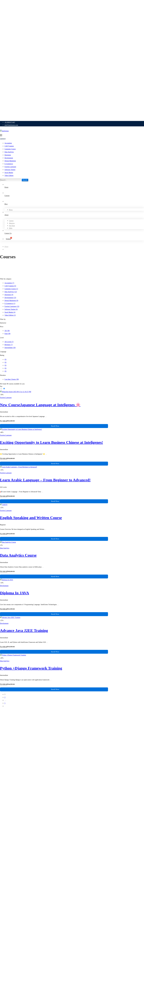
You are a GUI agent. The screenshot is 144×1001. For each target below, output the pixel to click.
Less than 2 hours (11, 379)
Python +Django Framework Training (31, 668)
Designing (7, 155)
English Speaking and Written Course (31, 518)
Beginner (8, 345)
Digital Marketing (10, 161)
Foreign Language (10, 167)
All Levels (9, 342)
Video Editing (8, 175)
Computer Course (10, 149)
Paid (7, 333)
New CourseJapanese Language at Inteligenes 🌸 (40, 405)
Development (8, 158)
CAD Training (9, 146)
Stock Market (8, 172)
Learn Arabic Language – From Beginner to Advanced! (45, 480)
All (7, 331)
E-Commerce (8, 164)
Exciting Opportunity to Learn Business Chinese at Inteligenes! (51, 442)
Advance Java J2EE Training (24, 630)
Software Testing (9, 170)
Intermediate (10, 347)
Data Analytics (9, 152)
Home (6, 246)
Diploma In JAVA (14, 593)
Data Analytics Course (18, 555)
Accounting (8, 143)
